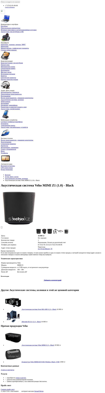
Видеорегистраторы (8, 166)
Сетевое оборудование (9, 50)
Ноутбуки (4, 26)
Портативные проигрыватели (11, 94)
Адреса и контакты (10, 7)
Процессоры (5, 65)
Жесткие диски (6, 72)
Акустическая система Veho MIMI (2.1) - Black (38, 345)
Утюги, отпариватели (8, 149)
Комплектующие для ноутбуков (12, 63)
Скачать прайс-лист (8, 389)
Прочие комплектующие (9, 79)
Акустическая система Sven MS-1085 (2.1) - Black (39, 309)
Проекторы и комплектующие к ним (13, 107)
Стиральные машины (8, 144)
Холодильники (6, 142)
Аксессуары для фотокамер (10, 109)
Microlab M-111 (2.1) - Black (31, 322)
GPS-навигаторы (7, 168)
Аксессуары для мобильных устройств (14, 127)
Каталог (8, 175)
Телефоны (4, 153)
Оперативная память (8, 68)
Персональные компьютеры (10, 28)
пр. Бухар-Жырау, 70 (45, 249)
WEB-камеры (5, 101)
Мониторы (4, 46)
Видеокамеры (5, 96)
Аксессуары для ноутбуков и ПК (12, 32)
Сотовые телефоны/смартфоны (12, 122)
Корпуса (4, 76)
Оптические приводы (8, 78)
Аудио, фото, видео (11, 177)
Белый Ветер (38, 391)
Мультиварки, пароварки (9, 147)
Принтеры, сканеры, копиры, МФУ (13, 44)
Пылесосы (4, 146)
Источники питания (8, 74)
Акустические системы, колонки (12, 100)
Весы (3, 151)
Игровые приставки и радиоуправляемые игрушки (19, 30)
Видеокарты (5, 70)
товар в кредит (21, 378)
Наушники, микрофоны (9, 105)
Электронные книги (8, 125)
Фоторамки (5, 103)
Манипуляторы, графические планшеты (15, 48)
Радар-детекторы (7, 169)
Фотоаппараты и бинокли (10, 92)
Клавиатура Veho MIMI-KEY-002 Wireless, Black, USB (40, 362)
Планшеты (4, 123)
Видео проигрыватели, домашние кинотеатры (17, 98)
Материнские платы (8, 66)
